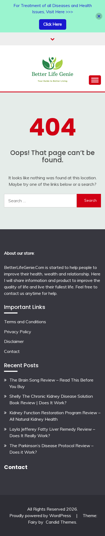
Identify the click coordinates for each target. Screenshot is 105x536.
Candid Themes (61, 522)
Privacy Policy (17, 331)
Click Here (52, 24)
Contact (12, 351)
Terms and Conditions (25, 321)
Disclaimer (14, 341)
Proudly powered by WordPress (40, 515)
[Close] (99, 16)
